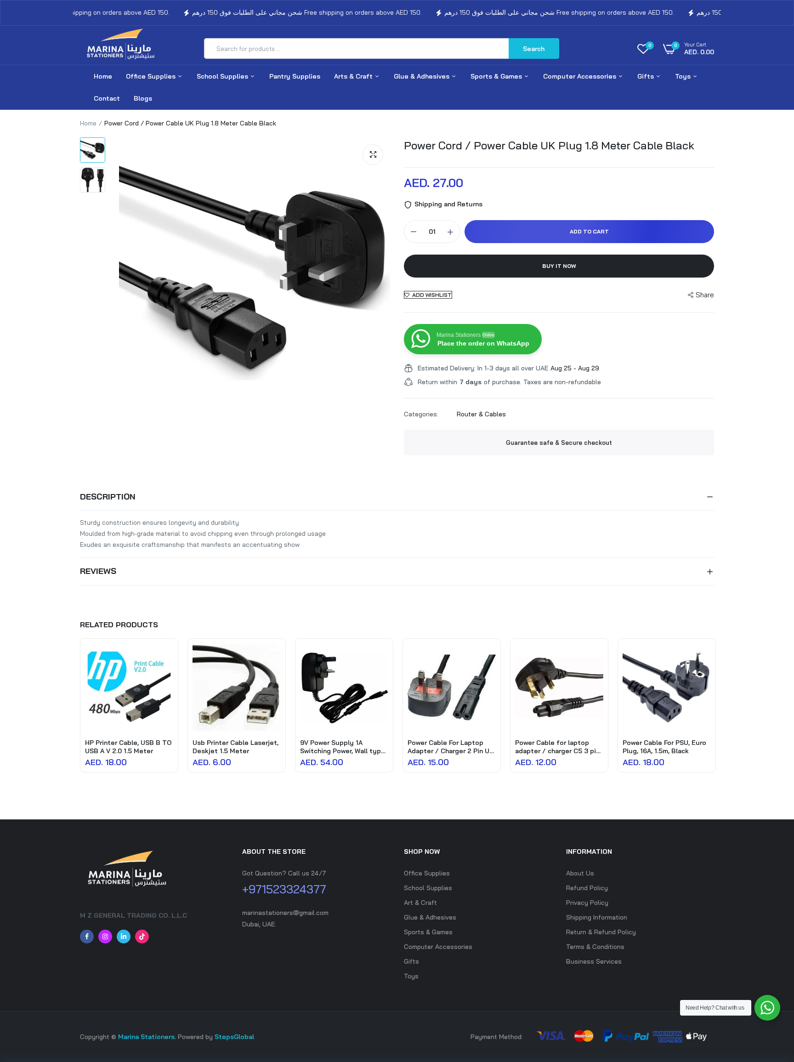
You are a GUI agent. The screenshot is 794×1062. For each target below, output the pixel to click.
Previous (79, 715)
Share (705, 294)
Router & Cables (481, 414)
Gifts (646, 76)
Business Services (594, 961)
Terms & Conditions (595, 947)
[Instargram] (105, 936)
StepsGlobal (234, 1037)
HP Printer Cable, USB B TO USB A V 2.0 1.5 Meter (128, 746)
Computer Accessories (580, 76)
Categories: (421, 414)
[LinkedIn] (123, 936)
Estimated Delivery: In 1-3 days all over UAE (483, 368)
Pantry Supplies (294, 76)
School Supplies (223, 76)
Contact (107, 98)
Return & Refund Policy (601, 932)
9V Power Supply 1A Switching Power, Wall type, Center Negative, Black (343, 746)
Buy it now (559, 265)
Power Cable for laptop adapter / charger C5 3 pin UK (557, 746)
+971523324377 (284, 889)
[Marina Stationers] (123, 49)
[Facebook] (87, 936)
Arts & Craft (354, 76)
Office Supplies (151, 76)
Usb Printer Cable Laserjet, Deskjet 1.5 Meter (235, 746)
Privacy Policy (587, 902)
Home (103, 76)
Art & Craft (420, 902)
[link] (165, 658)
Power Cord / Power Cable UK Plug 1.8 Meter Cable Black (549, 145)
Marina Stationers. (147, 1037)
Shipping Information (596, 917)
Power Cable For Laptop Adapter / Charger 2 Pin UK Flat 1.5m (450, 746)
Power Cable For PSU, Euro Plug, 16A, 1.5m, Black (664, 746)
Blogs (143, 98)
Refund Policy (587, 888)
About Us (580, 873)
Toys (683, 76)
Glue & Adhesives (422, 76)
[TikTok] (142, 936)
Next (714, 715)
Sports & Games (497, 76)
